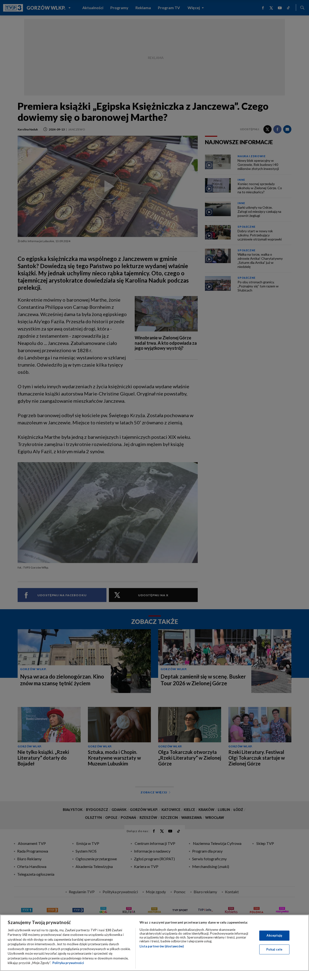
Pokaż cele (274, 949)
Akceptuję (274, 935)
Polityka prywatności (68, 963)
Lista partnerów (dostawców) (162, 946)
